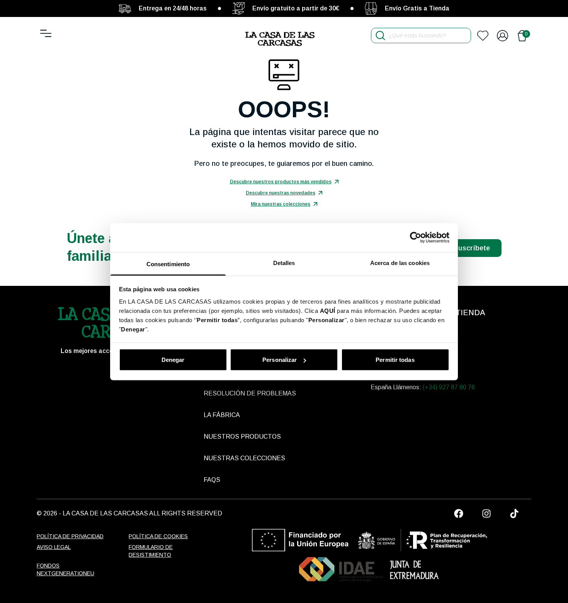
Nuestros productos (242, 436)
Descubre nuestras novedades (280, 193)
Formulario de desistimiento (151, 551)
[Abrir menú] (45, 33)
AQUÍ (327, 310)
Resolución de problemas (250, 393)
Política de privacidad (70, 536)
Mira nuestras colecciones (280, 204)
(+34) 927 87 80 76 (449, 387)
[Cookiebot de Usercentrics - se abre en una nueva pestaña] (415, 237)
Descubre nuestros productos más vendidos (281, 181)
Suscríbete (472, 248)
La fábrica (222, 415)
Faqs (212, 479)
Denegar (173, 359)
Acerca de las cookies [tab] (400, 262)
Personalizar (279, 359)
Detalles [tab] (284, 262)
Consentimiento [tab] (168, 263)
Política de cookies (158, 536)
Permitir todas (395, 359)
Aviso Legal (54, 547)
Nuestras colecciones (244, 458)
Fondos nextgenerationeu (65, 569)
